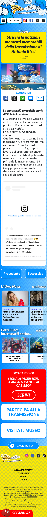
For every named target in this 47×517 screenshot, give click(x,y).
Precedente (12, 273)
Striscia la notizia (30, 256)
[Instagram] (25, 20)
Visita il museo (23, 430)
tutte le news (39, 286)
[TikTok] (43, 20)
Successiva (35, 273)
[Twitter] (37, 20)
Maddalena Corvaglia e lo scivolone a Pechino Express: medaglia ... (13, 315)
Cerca (16, 20)
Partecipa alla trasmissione (23, 412)
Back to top (25, 445)
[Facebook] (31, 20)
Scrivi (23, 395)
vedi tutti (41, 330)
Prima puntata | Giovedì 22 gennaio (15, 358)
